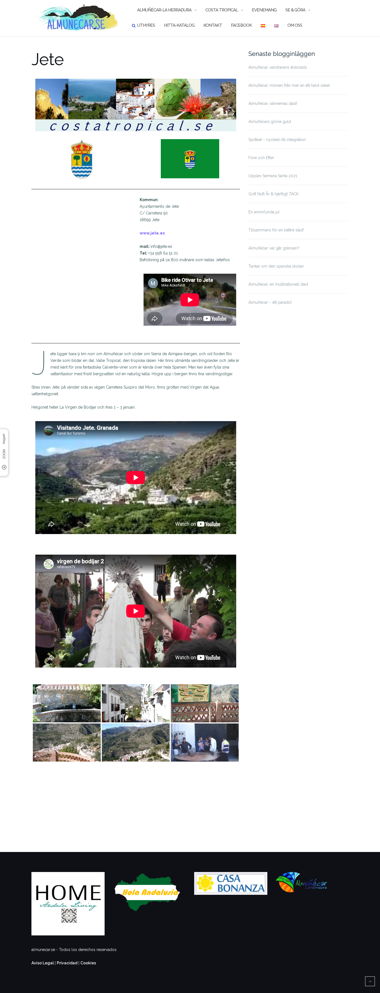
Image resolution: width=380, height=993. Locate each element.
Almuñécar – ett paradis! (270, 302)
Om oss (294, 25)
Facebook (241, 25)
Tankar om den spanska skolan (276, 266)
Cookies (88, 963)
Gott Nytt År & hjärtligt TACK (273, 194)
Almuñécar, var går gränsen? (273, 248)
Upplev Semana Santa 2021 (272, 176)
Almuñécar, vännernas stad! (272, 103)
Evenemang (264, 10)
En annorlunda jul (264, 212)
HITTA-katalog (179, 25)
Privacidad (67, 963)
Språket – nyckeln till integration (277, 139)
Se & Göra (295, 10)
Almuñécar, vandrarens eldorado (277, 67)
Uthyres (146, 25)
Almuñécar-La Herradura (164, 10)
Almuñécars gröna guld (269, 121)
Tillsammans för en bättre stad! (276, 230)
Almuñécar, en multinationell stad (278, 284)
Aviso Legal (42, 963)
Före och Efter (261, 157)
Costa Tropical (221, 10)
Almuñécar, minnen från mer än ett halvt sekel (289, 85)
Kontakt (212, 25)
